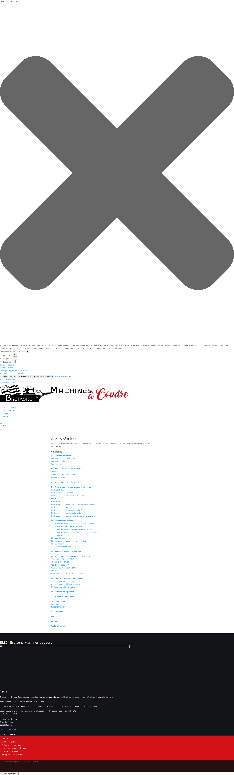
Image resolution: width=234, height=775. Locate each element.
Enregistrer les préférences (43, 376)
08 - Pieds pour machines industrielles (67, 578)
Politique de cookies (8, 379)
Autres (54, 472)
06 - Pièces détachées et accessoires (66, 551)
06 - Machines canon (59, 538)
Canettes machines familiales (63, 474)
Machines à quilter (59, 461)
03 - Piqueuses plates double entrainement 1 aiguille (72, 529)
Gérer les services (7, 368)
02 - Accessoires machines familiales (66, 469)
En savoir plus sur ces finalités (12, 373)
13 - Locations (57, 612)
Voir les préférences (25, 376)
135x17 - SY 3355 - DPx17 (61, 565)
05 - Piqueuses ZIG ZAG (60, 535)
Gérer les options (7, 365)
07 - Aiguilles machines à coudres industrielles (70, 556)
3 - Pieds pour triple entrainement (65, 587)
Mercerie (54, 621)
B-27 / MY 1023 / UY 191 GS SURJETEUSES (68, 573)
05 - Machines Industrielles (62, 521)
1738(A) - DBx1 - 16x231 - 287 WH (64, 568)
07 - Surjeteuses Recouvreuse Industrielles (68, 541)
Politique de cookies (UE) (12, 754)
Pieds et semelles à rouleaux (62, 507)
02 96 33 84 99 (10, 729)
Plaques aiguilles (58, 477)
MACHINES (55, 604)
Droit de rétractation (10, 751)
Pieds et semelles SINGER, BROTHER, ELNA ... (69, 495)
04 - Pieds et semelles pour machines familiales (71, 487)
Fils (52, 616)
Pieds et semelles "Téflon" (61, 501)
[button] (117, 173)
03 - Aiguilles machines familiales (65, 482)
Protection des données (11, 745)
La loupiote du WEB (29, 762)
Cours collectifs (8, 410)
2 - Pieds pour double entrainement (65, 584)
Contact (5, 417)
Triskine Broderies (58, 626)
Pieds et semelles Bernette (62, 492)
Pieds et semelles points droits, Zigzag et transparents (73, 516)
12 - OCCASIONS (58, 601)
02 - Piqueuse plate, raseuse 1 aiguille (66, 526)
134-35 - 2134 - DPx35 (60, 562)
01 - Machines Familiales (61, 455)
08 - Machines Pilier (59, 544)
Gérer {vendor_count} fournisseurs (14, 371)
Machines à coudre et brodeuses (64, 458)
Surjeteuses (56, 464)
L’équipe (5, 413)
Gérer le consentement (9, 773)
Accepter (4, 376)
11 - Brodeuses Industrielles (62, 596)
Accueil (5, 404)
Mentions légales (7, 382)
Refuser (12, 376)
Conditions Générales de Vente (14, 748)
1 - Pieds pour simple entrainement (65, 581)
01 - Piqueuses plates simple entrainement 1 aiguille (72, 523)
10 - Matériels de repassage (62, 592)
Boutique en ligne (9, 407)
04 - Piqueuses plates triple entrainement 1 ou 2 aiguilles (74, 532)
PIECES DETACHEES (59, 607)
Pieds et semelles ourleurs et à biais (66, 513)
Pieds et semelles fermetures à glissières (68, 510)
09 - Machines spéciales (61, 547)
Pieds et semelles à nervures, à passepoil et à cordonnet (74, 504)
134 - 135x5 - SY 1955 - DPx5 (62, 559)
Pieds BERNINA (57, 490)
